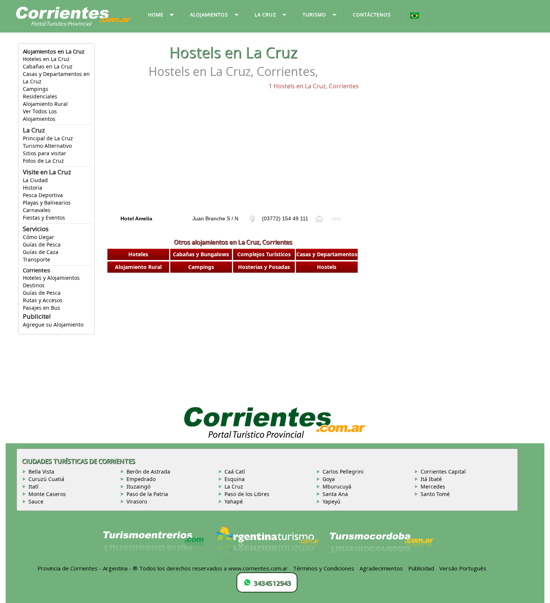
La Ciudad (35, 180)
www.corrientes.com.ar (258, 568)
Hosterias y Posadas (264, 266)
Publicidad (421, 568)
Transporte (36, 259)
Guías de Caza (40, 251)
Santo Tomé (435, 494)
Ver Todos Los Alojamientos (40, 115)
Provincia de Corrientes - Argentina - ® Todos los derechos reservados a (132, 568)
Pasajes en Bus (41, 307)
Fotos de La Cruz (43, 160)
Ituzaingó (138, 486)
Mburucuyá (337, 486)
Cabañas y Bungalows (201, 254)
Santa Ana (335, 494)
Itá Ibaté (431, 479)
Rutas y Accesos (42, 300)
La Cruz (233, 486)
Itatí (33, 486)
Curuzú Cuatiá (46, 479)
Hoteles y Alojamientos (51, 277)
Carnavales (37, 210)
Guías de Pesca (42, 244)
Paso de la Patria (147, 494)
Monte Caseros (47, 494)
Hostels (326, 266)
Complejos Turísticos (264, 254)
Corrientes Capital (443, 471)
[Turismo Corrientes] (153, 545)
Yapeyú (331, 501)
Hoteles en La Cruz (46, 58)
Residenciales (40, 96)
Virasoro (136, 501)
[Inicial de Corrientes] (73, 16)
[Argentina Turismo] (267, 545)
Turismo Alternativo (47, 145)
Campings (35, 88)
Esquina (234, 479)
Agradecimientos (381, 568)
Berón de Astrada (148, 471)
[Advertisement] (233, 159)
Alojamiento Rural (45, 103)
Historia (32, 187)
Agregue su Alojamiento (53, 324)
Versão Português (463, 568)
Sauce (35, 501)
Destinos (34, 285)
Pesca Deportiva (43, 195)
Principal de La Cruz (48, 138)
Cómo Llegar (38, 237)
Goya (329, 479)
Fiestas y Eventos (44, 217)
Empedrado (141, 479)
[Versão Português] (415, 16)
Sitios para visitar (44, 153)
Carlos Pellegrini (343, 471)
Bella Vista (41, 471)
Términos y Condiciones (323, 568)
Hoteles (138, 254)
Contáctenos (372, 14)
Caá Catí (234, 471)
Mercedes (433, 486)
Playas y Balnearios (47, 202)
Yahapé (233, 501)
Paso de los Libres (246, 494)
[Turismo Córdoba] (381, 545)
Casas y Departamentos (326, 254)
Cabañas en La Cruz (48, 66)
